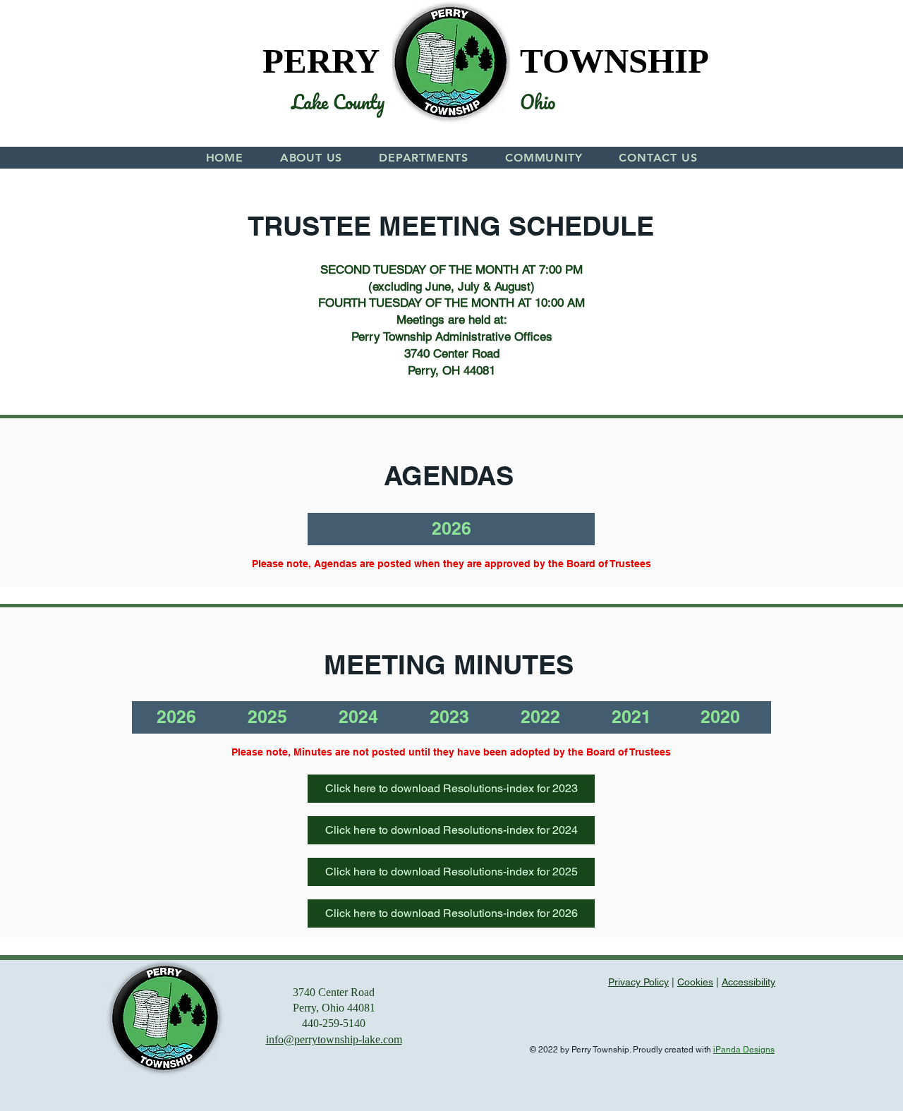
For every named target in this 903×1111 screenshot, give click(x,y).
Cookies (695, 982)
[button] (311, 158)
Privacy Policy (638, 982)
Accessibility (748, 982)
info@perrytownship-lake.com (334, 1039)
